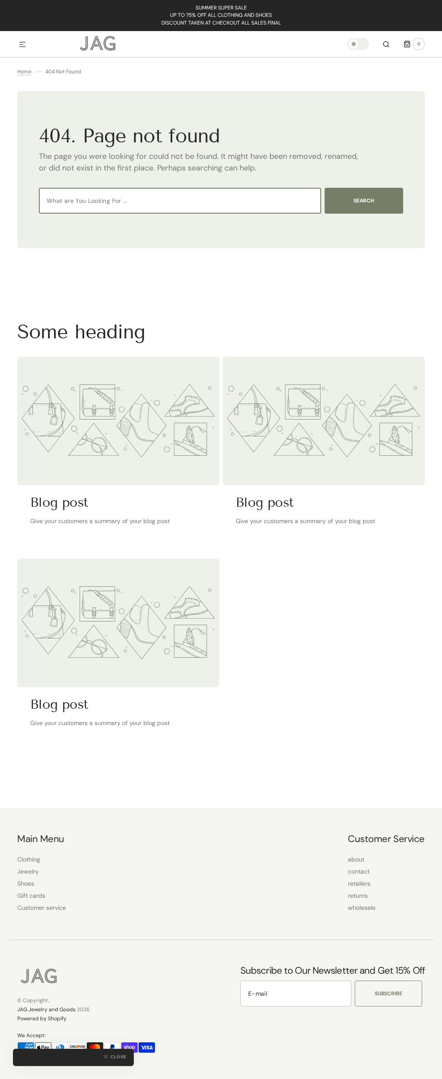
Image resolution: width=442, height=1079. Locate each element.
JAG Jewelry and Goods (46, 1009)
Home (24, 71)
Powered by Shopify (41, 1018)
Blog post (59, 502)
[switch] (358, 44)
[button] (22, 44)
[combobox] (180, 201)
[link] (118, 421)
